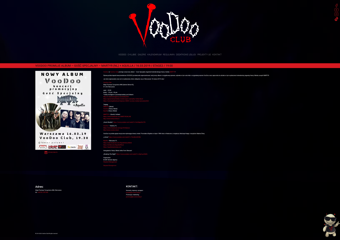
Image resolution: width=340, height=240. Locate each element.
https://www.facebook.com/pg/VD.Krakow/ (116, 128)
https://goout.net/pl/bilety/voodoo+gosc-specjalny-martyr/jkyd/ (123, 99)
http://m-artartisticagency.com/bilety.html (116, 97)
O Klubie (132, 54)
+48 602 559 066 (43, 192)
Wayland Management (110, 162)
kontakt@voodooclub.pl (133, 192)
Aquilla (105, 111)
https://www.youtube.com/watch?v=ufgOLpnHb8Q (131, 154)
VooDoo (105, 72)
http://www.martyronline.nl (111, 119)
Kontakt (217, 54)
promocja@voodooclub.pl (134, 197)
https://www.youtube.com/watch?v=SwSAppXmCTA (129, 122)
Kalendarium (154, 54)
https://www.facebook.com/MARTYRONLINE (117, 116)
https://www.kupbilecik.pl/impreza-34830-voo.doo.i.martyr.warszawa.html (126, 101)
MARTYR (172, 72)
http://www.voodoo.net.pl (111, 130)
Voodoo (122, 54)
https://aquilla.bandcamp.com (112, 147)
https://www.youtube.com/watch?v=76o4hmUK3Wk (125, 137)
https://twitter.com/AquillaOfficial (113, 145)
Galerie (142, 54)
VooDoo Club (114, 72)
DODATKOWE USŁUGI (186, 54)
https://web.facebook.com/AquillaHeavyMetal (117, 143)
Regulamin (169, 54)
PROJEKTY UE (204, 54)
